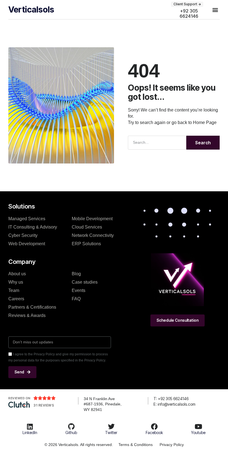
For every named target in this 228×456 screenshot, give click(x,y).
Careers (16, 298)
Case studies (85, 282)
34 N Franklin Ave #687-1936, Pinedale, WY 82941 (103, 404)
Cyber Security (23, 235)
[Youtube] (198, 426)
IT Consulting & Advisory (32, 227)
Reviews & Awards (27, 315)
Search (203, 142)
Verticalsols (31, 9)
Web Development (26, 243)
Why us (15, 282)
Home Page (205, 122)
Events (78, 290)
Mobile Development (92, 218)
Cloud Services (87, 227)
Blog (76, 273)
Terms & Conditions (135, 444)
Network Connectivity (93, 235)
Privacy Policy (172, 444)
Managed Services (26, 218)
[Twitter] (111, 426)
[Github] (71, 426)
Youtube (198, 432)
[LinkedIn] (29, 426)
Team (13, 290)
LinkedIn (30, 432)
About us (17, 273)
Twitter (111, 432)
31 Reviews (43, 405)
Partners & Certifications (32, 307)
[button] (215, 9)
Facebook (154, 432)
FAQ (76, 298)
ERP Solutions (86, 243)
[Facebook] (154, 426)
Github (71, 432)
